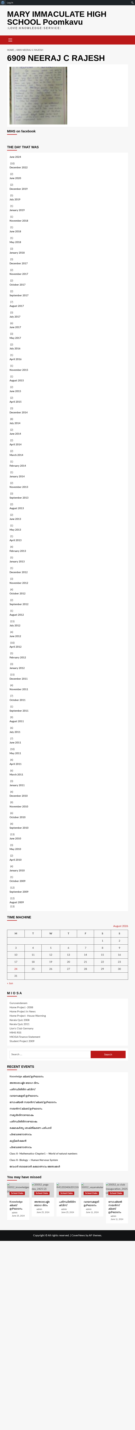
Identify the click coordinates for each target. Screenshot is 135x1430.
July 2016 (15, 348)
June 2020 (15, 178)
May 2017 (15, 338)
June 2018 (15, 231)
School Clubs (17, 1193)
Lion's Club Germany (21, 1028)
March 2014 (16, 455)
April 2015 (16, 402)
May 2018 (15, 242)
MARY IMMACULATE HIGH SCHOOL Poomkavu (57, 18)
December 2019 (19, 189)
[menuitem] (3, 2)
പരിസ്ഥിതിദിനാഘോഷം (23, 1121)
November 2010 (19, 806)
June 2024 (15, 157)
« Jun (10, 983)
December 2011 (19, 679)
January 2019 (17, 210)
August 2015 (17, 380)
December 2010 (19, 796)
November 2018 (19, 221)
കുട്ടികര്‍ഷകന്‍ (18, 1141)
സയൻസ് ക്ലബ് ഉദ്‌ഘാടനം (26, 1108)
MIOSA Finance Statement (25, 1037)
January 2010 (17, 870)
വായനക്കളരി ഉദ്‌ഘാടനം (24, 1096)
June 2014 (15, 434)
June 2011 (15, 742)
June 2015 (15, 391)
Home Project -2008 (21, 1007)
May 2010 (15, 849)
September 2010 (19, 828)
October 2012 (18, 593)
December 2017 (19, 263)
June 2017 (15, 327)
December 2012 (19, 572)
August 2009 (17, 902)
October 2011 (18, 700)
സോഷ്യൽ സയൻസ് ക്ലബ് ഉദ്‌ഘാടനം (33, 1102)
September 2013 (19, 498)
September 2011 (19, 711)
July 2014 (15, 423)
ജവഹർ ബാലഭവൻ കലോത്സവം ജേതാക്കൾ (35, 1166)
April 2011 (16, 764)
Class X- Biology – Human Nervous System (34, 1160)
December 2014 (19, 412)
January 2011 (17, 785)
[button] (10, 39)
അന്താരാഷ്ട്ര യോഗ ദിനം (24, 1083)
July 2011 (15, 732)
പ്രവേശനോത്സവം (21, 1134)
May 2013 (15, 530)
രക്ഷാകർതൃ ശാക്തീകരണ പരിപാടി (30, 1128)
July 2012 (15, 625)
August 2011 (17, 721)
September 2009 (19, 892)
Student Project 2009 (22, 1041)
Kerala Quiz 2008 (19, 1020)
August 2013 (17, 508)
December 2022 (19, 167)
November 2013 (19, 487)
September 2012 (19, 604)
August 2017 (17, 306)
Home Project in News (23, 1011)
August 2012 (17, 615)
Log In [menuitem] (10, 2)
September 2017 (19, 295)
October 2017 (18, 285)
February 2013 (18, 551)
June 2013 (15, 519)
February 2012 (18, 657)
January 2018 (17, 253)
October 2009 (18, 881)
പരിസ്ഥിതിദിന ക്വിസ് (22, 1089)
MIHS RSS (15, 1032)
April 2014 (16, 444)
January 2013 (17, 561)
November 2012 (19, 583)
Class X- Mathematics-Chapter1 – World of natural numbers (43, 1154)
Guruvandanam (18, 1003)
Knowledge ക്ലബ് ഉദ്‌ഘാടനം (26, 1076)
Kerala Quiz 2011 (19, 1024)
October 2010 (18, 817)
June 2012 (15, 636)
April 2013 (16, 540)
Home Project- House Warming (28, 1016)
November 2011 (19, 689)
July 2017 (15, 317)
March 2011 (16, 774)
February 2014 (18, 466)
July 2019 (15, 199)
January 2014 (17, 476)
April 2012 (16, 647)
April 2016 (16, 359)
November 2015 (19, 370)
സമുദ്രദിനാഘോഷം (22, 1115)
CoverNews (78, 1235)
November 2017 (19, 274)
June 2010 (15, 838)
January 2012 (17, 668)
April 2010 (16, 860)
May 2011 (15, 753)
